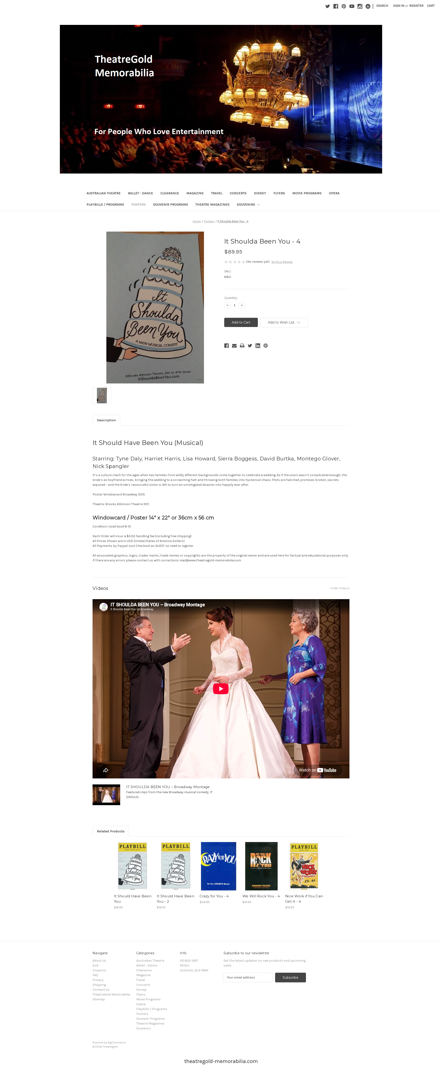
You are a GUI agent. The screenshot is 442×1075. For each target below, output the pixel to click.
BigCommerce (117, 1042)
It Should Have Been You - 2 (175, 899)
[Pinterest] (343, 6)
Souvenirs (246, 204)
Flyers (279, 193)
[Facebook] (335, 6)
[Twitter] (327, 6)
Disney (260, 193)
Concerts (238, 193)
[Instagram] (360, 6)
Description (106, 420)
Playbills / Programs (105, 204)
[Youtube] (351, 6)
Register (416, 6)
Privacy (98, 980)
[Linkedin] (258, 345)
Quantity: (231, 298)
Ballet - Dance (140, 193)
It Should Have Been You (132, 899)
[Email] (234, 345)
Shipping (99, 985)
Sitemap (99, 999)
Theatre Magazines (212, 204)
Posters (138, 204)
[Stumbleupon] (368, 6)
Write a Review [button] (282, 262)
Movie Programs (307, 193)
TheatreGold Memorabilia (111, 994)
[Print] (242, 345)
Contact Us (101, 990)
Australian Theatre (104, 193)
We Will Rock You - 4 (261, 896)
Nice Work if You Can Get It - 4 (304, 899)
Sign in (398, 6)
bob (96, 965)
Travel (216, 193)
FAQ (95, 975)
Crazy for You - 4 (214, 896)
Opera (334, 193)
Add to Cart (133, 870)
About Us (99, 961)
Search (382, 6)
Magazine (195, 193)
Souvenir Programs (170, 204)
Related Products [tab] (111, 831)
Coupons (99, 970)
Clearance (169, 193)
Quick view (132, 862)
